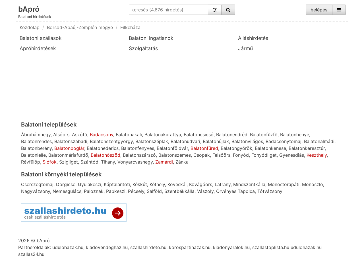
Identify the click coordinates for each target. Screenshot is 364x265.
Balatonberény (36, 148)
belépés (319, 10)
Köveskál (177, 184)
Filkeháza (130, 27)
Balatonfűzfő (264, 134)
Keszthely (317, 155)
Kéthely (157, 184)
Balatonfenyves (137, 148)
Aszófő (79, 134)
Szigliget (68, 162)
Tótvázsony (269, 191)
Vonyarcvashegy (135, 162)
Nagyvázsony (35, 191)
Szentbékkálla (179, 191)
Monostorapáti (283, 184)
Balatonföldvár (172, 148)
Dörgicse (65, 184)
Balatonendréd (231, 134)
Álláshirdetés (253, 38)
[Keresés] (228, 10)
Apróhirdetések (38, 48)
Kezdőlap (30, 27)
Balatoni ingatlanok (151, 38)
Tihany (108, 162)
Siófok (50, 162)
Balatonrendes (36, 141)
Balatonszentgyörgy (111, 141)
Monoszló (312, 184)
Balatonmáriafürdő (68, 155)
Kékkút (140, 184)
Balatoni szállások (41, 38)
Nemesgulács (67, 191)
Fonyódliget (264, 155)
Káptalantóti (117, 184)
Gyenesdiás (291, 155)
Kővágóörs (200, 184)
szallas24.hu (31, 254)
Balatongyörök (236, 148)
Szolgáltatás (143, 48)
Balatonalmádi (319, 141)
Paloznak (94, 191)
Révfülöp (30, 162)
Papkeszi (115, 191)
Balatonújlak (216, 141)
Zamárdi (164, 162)
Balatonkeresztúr (307, 148)
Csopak (201, 155)
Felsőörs (221, 155)
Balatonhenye (294, 134)
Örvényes (226, 191)
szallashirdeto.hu (148, 247)
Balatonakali (129, 134)
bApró (29, 9)
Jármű (245, 48)
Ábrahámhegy (36, 134)
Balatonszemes (174, 155)
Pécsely (136, 191)
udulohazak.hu (67, 247)
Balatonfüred (204, 148)
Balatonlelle (33, 155)
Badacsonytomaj (283, 141)
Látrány (223, 184)
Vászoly (205, 191)
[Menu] (339, 10)
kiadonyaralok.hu (231, 247)
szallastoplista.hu (270, 247)
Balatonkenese (270, 148)
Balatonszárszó (139, 155)
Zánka (182, 162)
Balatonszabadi (70, 141)
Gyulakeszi (89, 184)
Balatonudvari (185, 141)
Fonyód (241, 155)
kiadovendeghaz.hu (107, 247)
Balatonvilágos (247, 141)
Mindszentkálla (249, 184)
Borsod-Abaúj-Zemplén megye (80, 27)
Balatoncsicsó (199, 134)
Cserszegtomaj (37, 184)
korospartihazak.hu (189, 247)
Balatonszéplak (151, 141)
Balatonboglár (69, 148)
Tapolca (246, 191)
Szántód (89, 162)
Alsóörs (61, 134)
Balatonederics (103, 148)
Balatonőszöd (105, 155)
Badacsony (101, 134)
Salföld (154, 191)
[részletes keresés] (215, 10)
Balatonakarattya (162, 134)
